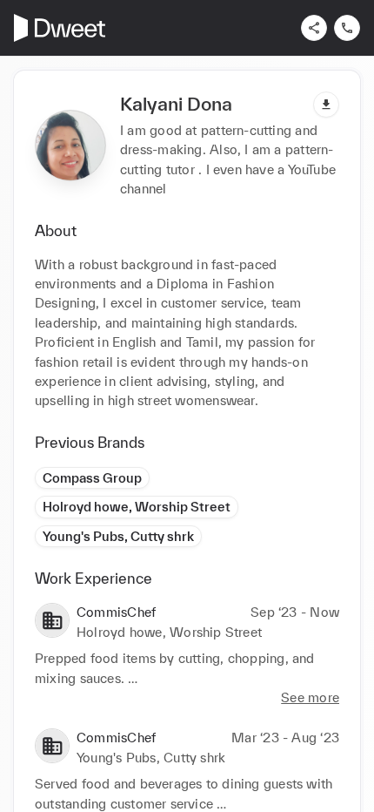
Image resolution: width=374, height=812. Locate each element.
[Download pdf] (326, 104)
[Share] (314, 28)
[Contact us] (347, 28)
